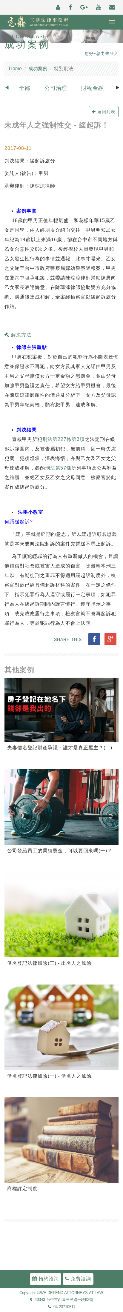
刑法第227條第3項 (63, 439)
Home (15, 68)
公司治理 (55, 88)
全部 (24, 88)
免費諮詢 (80, 1278)
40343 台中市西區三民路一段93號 (62, 1300)
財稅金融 (92, 88)
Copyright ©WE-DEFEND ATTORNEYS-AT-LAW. (61, 1293)
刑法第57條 (58, 467)
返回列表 (105, 111)
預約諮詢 (48, 1278)
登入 (114, 53)
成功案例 (37, 68)
